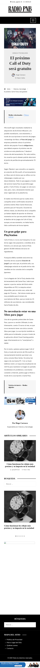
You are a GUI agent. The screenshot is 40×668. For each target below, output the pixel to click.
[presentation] (6, 457)
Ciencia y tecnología (20, 53)
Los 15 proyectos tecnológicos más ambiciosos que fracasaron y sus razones (20, 466)
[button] (15, 536)
